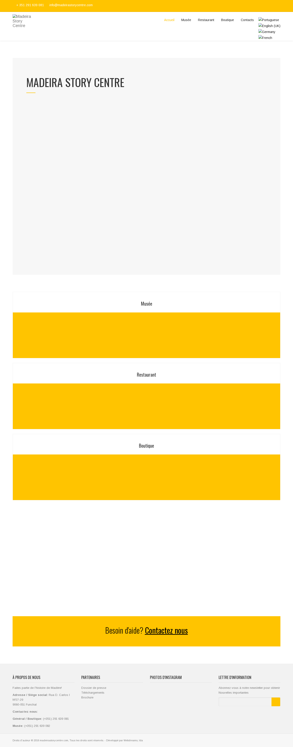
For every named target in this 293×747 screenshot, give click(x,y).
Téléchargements (92, 692)
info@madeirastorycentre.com (71, 5)
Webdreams (131, 740)
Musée (186, 20)
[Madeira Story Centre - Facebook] (262, 6)
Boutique (227, 20)
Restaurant (206, 20)
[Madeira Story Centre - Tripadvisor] (278, 6)
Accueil (169, 20)
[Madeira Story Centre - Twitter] (268, 6)
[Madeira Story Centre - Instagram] (273, 6)
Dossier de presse (93, 688)
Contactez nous (166, 630)
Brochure (87, 697)
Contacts (247, 20)
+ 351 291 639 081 (30, 5)
